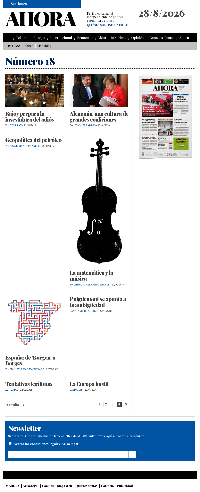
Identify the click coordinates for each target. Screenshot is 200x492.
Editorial (11, 389)
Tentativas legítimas (28, 383)
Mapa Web (64, 486)
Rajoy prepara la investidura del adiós (29, 116)
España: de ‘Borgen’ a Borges (30, 360)
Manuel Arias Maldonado (27, 369)
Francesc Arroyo (86, 310)
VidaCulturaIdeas (112, 38)
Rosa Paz (16, 125)
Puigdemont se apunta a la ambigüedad (98, 301)
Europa (39, 38)
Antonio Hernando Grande (92, 284)
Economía (85, 38)
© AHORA (12, 486)
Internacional (61, 38)
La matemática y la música (91, 275)
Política (22, 38)
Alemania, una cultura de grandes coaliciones (99, 116)
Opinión (137, 38)
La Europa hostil (89, 383)
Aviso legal (70, 444)
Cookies (48, 486)
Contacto (120, 25)
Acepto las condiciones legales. (38, 444)
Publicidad (125, 486)
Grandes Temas (161, 38)
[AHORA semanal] (44, 19)
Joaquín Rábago (85, 125)
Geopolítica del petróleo (33, 139)
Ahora (184, 38)
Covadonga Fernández (25, 146)
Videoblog (44, 46)
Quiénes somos (99, 25)
